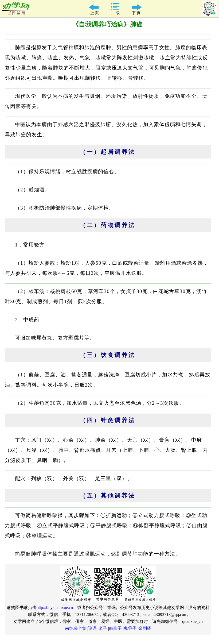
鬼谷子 (130, 628)
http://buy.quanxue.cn (55, 607)
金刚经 (144, 628)
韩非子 (115, 628)
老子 (103, 628)
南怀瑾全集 (75, 628)
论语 (92, 628)
